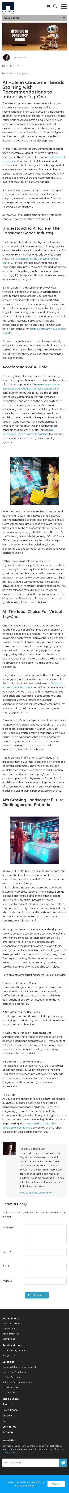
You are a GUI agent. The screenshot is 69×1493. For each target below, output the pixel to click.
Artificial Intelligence (17, 73)
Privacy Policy (9, 1452)
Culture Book (9, 1328)
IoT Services (8, 1392)
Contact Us (9, 1426)
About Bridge (10, 1318)
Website (7, 1280)
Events (6, 1404)
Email (6, 1266)
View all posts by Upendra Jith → (37, 1192)
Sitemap (7, 1432)
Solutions (8, 1361)
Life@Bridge (8, 1338)
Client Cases (9, 1410)
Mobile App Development (15, 1372)
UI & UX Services (11, 1377)
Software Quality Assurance (17, 1382)
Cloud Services (10, 1387)
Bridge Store (10, 1398)
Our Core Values (11, 1323)
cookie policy (27, 1485)
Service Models (12, 1345)
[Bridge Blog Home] (46, 6)
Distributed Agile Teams (14, 1350)
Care (5, 1421)
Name (6, 1252)
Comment (8, 1227)
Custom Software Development (19, 1366)
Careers (7, 1415)
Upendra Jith (20, 57)
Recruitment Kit (10, 1333)
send (63, 1463)
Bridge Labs (8, 1355)
